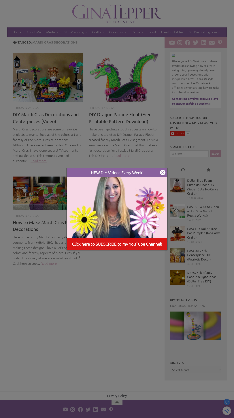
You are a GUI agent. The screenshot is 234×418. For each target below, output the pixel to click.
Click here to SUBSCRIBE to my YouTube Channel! (117, 244)
